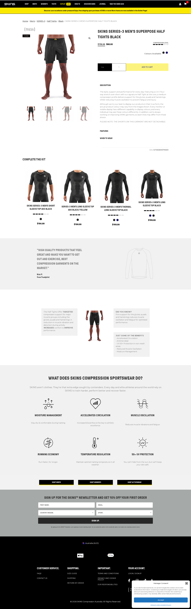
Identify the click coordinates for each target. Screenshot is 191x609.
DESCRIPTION (105, 85)
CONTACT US (42, 578)
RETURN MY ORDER (75, 583)
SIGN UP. (95, 520)
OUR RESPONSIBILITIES (107, 584)
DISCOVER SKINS (89, 4)
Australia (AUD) (92, 543)
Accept (161, 600)
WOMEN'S (44, 4)
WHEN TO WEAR (106, 138)
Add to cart (147, 67)
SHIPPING (71, 578)
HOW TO (77, 4)
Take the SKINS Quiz (117, 4)
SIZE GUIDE (72, 573)
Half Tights (52, 21)
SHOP (27, 4)
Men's (32, 21)
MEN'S (34, 4)
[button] (186, 583)
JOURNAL (102, 4)
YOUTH (54, 4)
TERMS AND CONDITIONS (108, 573)
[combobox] (66, 512)
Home (25, 21)
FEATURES (104, 131)
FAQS (39, 573)
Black (60, 21)
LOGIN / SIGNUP (134, 573)
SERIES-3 (41, 21)
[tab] (133, 85)
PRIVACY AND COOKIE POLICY (161, 605)
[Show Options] (93, 512)
